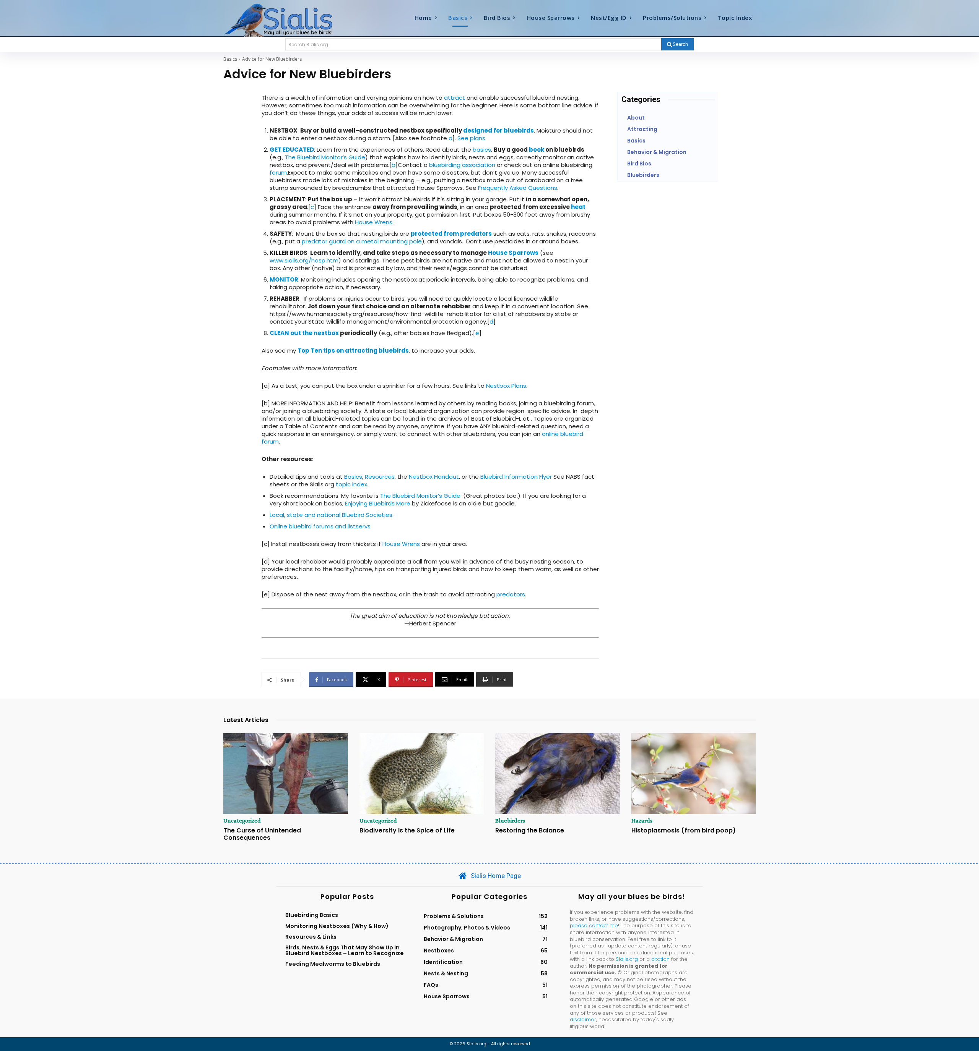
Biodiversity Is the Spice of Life (407, 830)
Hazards (641, 821)
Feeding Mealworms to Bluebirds (332, 964)
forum (278, 172)
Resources (380, 477)
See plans (471, 138)
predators (510, 594)
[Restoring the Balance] (557, 773)
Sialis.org (627, 959)
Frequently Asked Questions (517, 188)
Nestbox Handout (434, 477)
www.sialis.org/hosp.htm (304, 260)
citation (660, 959)
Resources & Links (311, 937)
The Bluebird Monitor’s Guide (325, 157)
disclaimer (583, 1019)
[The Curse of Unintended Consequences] (285, 773)
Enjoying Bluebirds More (377, 503)
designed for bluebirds (498, 130)
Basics (230, 59)
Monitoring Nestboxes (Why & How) (337, 926)
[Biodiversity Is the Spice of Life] (421, 773)
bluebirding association (462, 165)
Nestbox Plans (506, 386)
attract (454, 98)
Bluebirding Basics (311, 915)
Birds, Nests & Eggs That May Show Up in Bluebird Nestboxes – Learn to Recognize (344, 950)
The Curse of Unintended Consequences (262, 834)
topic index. (352, 484)
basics (482, 150)
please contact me (594, 925)
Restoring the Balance (529, 830)
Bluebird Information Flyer (516, 477)
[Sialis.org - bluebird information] (289, 19)
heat (578, 207)
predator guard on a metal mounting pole (362, 241)
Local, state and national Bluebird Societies (331, 515)
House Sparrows (513, 253)
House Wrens (373, 222)
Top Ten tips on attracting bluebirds (353, 351)
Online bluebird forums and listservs (320, 526)
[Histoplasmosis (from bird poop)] (693, 773)
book (536, 150)
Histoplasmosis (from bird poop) (683, 830)
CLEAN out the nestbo (302, 333)
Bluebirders (510, 821)
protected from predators (451, 234)
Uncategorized (242, 821)
